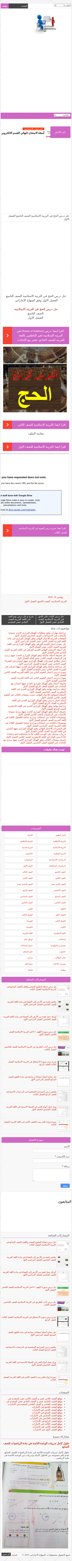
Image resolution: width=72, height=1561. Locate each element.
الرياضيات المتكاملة (57, 866)
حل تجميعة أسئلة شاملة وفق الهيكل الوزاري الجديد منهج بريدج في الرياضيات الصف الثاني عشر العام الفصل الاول (35, 656)
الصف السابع (60, 896)
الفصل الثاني (60, 921)
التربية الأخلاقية (59, 841)
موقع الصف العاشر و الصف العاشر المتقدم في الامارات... (34, 1404)
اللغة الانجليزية (60, 933)
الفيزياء (29, 921)
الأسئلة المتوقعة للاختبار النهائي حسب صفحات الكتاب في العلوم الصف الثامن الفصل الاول (35, 696)
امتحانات (62, 939)
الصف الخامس (60, 890)
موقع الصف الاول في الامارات (47, 1429)
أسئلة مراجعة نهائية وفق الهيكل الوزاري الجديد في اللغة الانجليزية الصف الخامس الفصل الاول (38, 690)
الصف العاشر (60, 902)
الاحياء (30, 835)
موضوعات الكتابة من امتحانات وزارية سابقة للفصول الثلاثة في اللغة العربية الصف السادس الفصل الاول (35, 724)
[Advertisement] (36, 73)
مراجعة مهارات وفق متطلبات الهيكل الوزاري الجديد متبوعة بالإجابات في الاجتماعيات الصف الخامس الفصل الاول (37, 634)
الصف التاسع (44, 601)
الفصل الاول (30, 601)
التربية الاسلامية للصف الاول (35, 446)
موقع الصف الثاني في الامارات (47, 1427)
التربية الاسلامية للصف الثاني (35, 424)
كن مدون (6, 1554)
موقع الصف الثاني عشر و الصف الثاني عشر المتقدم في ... (34, 1398)
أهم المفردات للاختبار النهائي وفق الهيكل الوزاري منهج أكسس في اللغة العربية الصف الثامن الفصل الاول (36, 730)
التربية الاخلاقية (26, 841)
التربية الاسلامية (59, 601)
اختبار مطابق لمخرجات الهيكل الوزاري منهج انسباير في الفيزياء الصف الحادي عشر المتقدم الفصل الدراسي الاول (35, 662)
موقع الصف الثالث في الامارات (47, 1424)
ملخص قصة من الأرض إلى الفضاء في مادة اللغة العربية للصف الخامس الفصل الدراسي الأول (31, 1003)
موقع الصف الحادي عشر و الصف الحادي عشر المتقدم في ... (33, 1401)
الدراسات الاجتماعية (57, 860)
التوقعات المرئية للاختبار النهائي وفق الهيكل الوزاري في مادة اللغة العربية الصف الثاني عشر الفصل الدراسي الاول (36, 640)
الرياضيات (28, 860)
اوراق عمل (28, 939)
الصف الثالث (27, 872)
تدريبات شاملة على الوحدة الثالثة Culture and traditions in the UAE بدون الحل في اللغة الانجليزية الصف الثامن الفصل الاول (36, 735)
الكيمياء (29, 927)
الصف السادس (26, 896)
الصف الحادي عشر (25, 884)
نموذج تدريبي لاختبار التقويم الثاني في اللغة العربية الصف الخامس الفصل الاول (38, 679)
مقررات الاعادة (59, 964)
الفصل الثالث (27, 915)
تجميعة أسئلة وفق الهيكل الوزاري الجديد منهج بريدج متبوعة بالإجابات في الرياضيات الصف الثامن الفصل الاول (37, 713)
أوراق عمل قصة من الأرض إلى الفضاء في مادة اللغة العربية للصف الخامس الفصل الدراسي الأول (29, 1018)
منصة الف (29, 964)
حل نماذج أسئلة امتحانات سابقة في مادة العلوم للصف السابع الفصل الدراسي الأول (32, 1078)
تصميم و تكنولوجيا (58, 945)
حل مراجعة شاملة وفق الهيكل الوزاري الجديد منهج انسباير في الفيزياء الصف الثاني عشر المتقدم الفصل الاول (35, 668)
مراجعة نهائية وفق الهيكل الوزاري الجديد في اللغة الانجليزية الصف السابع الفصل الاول (37, 707)
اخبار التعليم (61, 835)
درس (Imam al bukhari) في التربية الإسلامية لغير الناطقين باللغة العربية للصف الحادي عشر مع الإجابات (40, 335)
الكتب (63, 927)
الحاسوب (29, 853)
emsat (30, 970)
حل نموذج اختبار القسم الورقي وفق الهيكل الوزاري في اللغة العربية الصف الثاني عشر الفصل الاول (36, 645)
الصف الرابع (28, 890)
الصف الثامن (60, 878)
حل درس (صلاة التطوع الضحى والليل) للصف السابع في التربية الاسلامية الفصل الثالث (31, 988)
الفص (30, 909)
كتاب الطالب (60, 958)
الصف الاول (28, 866)
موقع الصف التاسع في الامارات (47, 1407)
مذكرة (30, 958)
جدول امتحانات (26, 945)
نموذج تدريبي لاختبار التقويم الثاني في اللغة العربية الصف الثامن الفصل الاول (35, 673)
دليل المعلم (28, 951)
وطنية (63, 970)
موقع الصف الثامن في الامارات (47, 1410)
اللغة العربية (28, 933)
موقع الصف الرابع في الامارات (47, 1421)
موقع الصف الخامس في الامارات (46, 1418)
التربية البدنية (27, 847)
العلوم (63, 909)
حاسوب (62, 951)
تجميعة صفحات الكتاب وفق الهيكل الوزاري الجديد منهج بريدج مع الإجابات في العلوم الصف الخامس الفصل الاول (35, 741)
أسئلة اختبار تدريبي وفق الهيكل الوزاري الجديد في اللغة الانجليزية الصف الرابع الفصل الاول (39, 701)
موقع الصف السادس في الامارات (46, 1415)
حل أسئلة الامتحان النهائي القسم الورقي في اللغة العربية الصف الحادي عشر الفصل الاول (35, 651)
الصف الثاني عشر (58, 884)
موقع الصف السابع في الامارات (47, 1412)
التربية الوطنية (60, 853)
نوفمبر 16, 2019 (55, 597)
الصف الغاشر (27, 902)
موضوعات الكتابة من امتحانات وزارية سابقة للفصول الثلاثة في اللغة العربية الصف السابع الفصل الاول (35, 718)
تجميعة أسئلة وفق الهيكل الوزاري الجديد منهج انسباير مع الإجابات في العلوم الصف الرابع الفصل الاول (38, 685)
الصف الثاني (28, 878)
